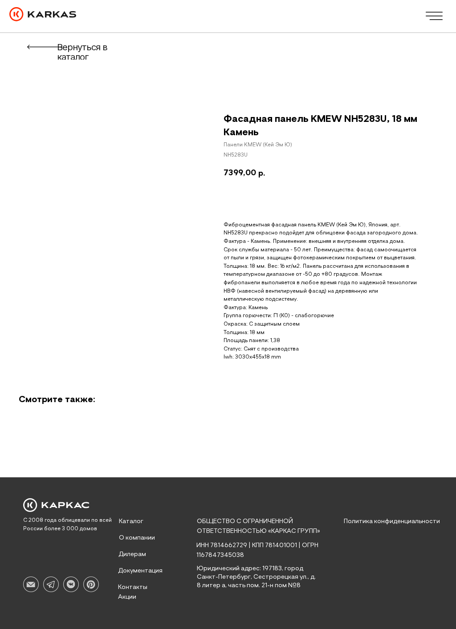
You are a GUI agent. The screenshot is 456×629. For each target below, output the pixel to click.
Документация (140, 571)
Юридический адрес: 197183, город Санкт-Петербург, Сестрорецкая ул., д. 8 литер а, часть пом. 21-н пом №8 (256, 577)
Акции (127, 597)
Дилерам (132, 554)
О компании (137, 538)
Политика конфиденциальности (392, 521)
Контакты (132, 587)
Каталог (131, 521)
